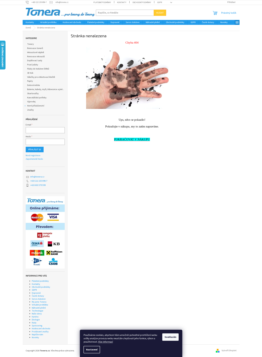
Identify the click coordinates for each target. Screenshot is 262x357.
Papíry (30, 81)
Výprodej (31, 101)
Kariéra (35, 316)
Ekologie (36, 319)
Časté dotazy (38, 296)
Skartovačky (33, 93)
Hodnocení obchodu (41, 328)
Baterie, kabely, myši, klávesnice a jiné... (45, 89)
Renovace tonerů (35, 48)
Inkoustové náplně (35, 52)
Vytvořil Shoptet (229, 350)
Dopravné (36, 293)
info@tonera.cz (37, 176)
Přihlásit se (34, 149)
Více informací (105, 342)
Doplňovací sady (34, 60)
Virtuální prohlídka (40, 304)
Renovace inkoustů (36, 56)
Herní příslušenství (35, 105)
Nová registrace (33, 155)
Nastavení (91, 349)
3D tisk (30, 73)
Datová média (33, 85)
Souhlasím (170, 337)
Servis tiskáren (39, 299)
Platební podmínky (102, 2)
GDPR (159, 2)
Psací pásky (32, 64)
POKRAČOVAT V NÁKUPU (132, 139)
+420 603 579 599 (38, 185)
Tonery (30, 44)
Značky (30, 109)
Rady (34, 322)
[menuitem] (30, 22)
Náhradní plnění (39, 307)
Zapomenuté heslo (34, 159)
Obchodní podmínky (141, 2)
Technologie (37, 310)
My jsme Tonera (39, 301)
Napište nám (37, 334)
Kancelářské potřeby (36, 97)
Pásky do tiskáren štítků (38, 68)
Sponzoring (37, 325)
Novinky (35, 337)
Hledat (160, 12)
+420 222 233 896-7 (38, 180)
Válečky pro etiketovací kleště (41, 77)
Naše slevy (37, 313)
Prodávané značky (40, 331)
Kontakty (121, 2)
